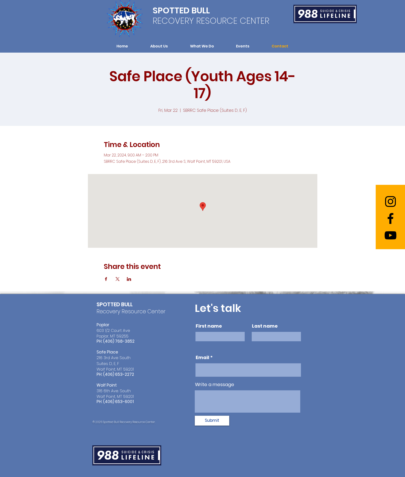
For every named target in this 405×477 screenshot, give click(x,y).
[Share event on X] (117, 279)
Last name (265, 326)
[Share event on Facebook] (106, 279)
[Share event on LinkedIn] (129, 279)
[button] (159, 46)
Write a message (214, 384)
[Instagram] (390, 201)
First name (209, 326)
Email (202, 357)
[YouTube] (390, 235)
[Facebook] (390, 218)
